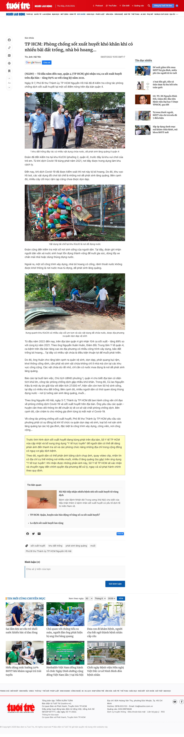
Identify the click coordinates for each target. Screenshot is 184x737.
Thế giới (45, 691)
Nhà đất (141, 691)
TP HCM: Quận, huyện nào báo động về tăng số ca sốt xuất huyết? (65, 515)
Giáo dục (91, 14)
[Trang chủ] (15, 14)
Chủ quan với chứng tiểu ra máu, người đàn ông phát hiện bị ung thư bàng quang (64, 632)
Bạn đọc (55, 14)
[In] (9, 63)
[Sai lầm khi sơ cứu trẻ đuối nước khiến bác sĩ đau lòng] (25, 614)
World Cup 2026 (161, 14)
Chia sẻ (46, 62)
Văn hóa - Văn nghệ (114, 14)
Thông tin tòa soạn (50, 715)
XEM (121, 598)
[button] (9, 78)
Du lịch (88, 691)
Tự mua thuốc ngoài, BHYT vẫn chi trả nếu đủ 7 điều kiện (165, 115)
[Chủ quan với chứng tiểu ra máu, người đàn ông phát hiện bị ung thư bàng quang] (65, 614)
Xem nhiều (23, 691)
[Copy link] (9, 48)
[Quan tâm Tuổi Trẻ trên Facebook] (181, 701)
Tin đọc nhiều (143, 60)
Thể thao (135, 14)
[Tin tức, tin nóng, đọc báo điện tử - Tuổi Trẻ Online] (20, 5)
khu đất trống (55, 545)
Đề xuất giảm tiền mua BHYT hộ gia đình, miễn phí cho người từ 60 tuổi (165, 70)
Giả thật (159, 691)
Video (31, 691)
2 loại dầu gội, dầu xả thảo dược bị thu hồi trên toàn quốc (165, 84)
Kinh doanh (65, 691)
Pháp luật (100, 14)
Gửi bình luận (115, 584)
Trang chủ (4, 691)
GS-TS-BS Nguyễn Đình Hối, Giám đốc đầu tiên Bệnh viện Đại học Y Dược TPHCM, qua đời (165, 100)
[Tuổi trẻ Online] (21, 708)
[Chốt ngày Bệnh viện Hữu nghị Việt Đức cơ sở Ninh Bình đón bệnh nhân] (106, 653)
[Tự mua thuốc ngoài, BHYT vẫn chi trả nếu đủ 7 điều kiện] (143, 115)
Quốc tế (37, 14)
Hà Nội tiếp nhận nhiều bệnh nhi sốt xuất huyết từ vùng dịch (88, 493)
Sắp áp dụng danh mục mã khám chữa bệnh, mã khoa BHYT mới (165, 129)
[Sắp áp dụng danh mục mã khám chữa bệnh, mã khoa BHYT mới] (143, 130)
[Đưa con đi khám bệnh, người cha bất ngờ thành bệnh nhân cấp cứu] (106, 614)
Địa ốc (172, 14)
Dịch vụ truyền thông (116, 712)
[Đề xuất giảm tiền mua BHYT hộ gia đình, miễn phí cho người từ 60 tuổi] (143, 71)
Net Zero (64, 14)
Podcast (99, 6)
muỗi (92, 545)
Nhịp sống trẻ (98, 691)
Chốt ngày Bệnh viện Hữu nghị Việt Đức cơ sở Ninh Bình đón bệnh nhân (105, 671)
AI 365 (143, 14)
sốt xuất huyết (38, 545)
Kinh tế (73, 14)
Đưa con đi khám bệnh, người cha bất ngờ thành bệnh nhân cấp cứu (104, 632)
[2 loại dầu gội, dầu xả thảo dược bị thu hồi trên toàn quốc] (143, 85)
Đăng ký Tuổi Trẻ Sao (163, 6)
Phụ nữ (150, 14)
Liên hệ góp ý (153, 712)
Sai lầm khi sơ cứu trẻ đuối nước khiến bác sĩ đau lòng (22, 630)
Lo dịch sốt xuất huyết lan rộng (46, 523)
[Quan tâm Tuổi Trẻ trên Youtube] (174, 701)
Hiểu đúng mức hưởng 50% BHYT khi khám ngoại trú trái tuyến (23, 671)
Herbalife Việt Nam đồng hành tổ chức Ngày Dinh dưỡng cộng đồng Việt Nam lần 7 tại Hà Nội (64, 671)
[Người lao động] (43, 5)
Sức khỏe (81, 14)
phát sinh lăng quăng (76, 545)
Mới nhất (14, 691)
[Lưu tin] (9, 71)
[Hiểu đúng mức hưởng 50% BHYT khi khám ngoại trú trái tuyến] (25, 653)
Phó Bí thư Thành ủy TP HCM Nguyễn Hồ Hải (48, 551)
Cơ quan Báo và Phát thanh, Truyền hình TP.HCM (64, 717)
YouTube (112, 6)
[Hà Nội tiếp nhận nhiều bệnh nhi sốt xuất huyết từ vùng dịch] (42, 499)
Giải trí (127, 14)
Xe (83, 691)
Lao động (47, 14)
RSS (163, 712)
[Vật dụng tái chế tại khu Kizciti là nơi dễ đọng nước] (75, 213)
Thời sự (29, 14)
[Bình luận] (9, 56)
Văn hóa (108, 691)
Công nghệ (76, 691)
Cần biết (126, 6)
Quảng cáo (139, 6)
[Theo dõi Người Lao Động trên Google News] (33, 62)
